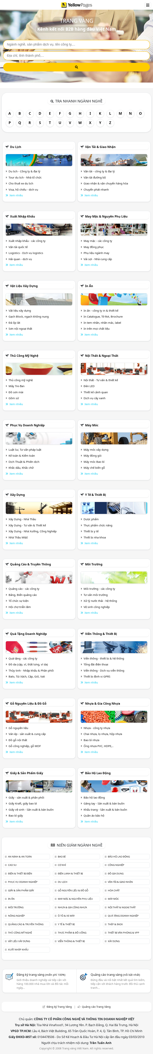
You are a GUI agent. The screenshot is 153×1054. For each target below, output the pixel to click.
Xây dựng (17, 495)
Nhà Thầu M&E (18, 537)
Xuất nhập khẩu (22, 216)
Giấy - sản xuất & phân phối (26, 797)
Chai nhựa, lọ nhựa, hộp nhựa (103, 734)
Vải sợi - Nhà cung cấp (98, 259)
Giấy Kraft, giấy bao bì (23, 803)
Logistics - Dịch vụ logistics (26, 253)
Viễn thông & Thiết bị (101, 634)
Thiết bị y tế (91, 531)
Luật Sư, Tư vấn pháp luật (25, 449)
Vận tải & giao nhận (100, 147)
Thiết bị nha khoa (95, 537)
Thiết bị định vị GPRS (97, 676)
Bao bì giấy (16, 815)
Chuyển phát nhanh (96, 189)
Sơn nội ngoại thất (20, 328)
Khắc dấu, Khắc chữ (21, 467)
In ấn (89, 286)
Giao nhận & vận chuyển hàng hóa (106, 183)
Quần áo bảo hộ (94, 815)
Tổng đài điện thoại (96, 664)
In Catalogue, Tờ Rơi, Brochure (103, 316)
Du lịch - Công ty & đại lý (24, 171)
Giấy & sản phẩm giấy (26, 773)
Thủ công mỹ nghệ (24, 356)
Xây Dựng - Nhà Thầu (22, 519)
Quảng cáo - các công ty (24, 588)
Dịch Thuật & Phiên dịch (24, 462)
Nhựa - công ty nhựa (97, 728)
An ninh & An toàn (20, 856)
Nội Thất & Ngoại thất (101, 356)
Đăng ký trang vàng (41, 975)
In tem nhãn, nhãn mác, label (102, 322)
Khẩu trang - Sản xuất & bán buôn (105, 809)
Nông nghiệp (16, 915)
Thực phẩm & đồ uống (72, 932)
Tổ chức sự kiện (19, 601)
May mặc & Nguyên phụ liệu (106, 216)
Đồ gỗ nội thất (18, 740)
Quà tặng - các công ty (23, 658)
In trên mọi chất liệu (97, 328)
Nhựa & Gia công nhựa (102, 703)
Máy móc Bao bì (94, 462)
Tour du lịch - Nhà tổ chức (25, 177)
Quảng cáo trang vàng (115, 975)
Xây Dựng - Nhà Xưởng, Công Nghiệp (33, 531)
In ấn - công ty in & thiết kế (101, 310)
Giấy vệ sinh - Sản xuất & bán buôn (31, 809)
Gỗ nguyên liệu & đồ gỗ (28, 703)
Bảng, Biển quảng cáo (23, 595)
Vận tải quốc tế (18, 247)
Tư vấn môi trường (96, 595)
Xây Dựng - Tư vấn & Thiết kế (27, 525)
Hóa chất (114, 890)
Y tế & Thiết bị (95, 495)
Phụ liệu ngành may (96, 253)
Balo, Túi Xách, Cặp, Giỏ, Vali (27, 676)
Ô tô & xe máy (66, 915)
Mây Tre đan (16, 386)
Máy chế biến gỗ (94, 467)
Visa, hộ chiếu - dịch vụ (23, 189)
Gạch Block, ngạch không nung (29, 316)
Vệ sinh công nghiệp (97, 607)
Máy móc (91, 425)
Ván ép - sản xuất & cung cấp (27, 734)
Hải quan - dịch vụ (20, 259)
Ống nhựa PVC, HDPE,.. (98, 746)
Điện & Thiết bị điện (20, 873)
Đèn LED (89, 386)
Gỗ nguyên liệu (18, 728)
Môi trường (93, 564)
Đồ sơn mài (16, 392)
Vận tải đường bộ (95, 177)
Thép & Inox (115, 924)
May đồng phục (94, 247)
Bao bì (61, 856)
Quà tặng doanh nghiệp (28, 634)
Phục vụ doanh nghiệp (27, 425)
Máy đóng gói (93, 455)
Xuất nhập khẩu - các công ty (27, 241)
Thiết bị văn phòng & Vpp (123, 932)
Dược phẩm (91, 519)
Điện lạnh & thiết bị (70, 873)
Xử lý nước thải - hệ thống (100, 601)
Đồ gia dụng (116, 873)
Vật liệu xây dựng (24, 286)
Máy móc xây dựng (96, 449)
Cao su (12, 865)
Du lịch (15, 147)
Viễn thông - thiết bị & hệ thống (104, 658)
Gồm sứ (14, 398)
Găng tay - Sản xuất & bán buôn (104, 803)
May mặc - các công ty (98, 241)
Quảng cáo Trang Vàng (96, 1006)
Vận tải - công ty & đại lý (99, 171)
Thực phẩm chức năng (98, 525)
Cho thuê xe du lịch (21, 183)
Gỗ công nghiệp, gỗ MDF (25, 746)
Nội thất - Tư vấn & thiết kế (101, 380)
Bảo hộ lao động (98, 773)
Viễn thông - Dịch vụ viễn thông (104, 670)
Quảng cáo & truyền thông (30, 564)
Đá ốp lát (14, 322)
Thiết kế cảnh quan (96, 392)
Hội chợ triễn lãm (20, 607)
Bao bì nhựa (91, 740)
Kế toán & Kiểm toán (22, 455)
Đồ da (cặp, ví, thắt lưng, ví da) (28, 664)
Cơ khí (62, 865)
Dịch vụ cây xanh (94, 398)
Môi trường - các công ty (99, 588)
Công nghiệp (116, 865)
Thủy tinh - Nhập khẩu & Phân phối (31, 670)
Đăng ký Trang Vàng (59, 1006)
